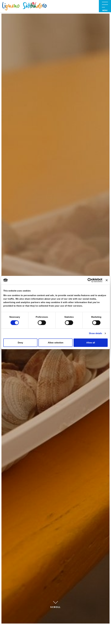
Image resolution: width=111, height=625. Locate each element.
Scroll (55, 607)
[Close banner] (107, 280)
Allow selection (55, 342)
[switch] (42, 322)
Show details (95, 333)
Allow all (90, 342)
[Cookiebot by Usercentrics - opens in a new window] (89, 280)
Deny (20, 342)
